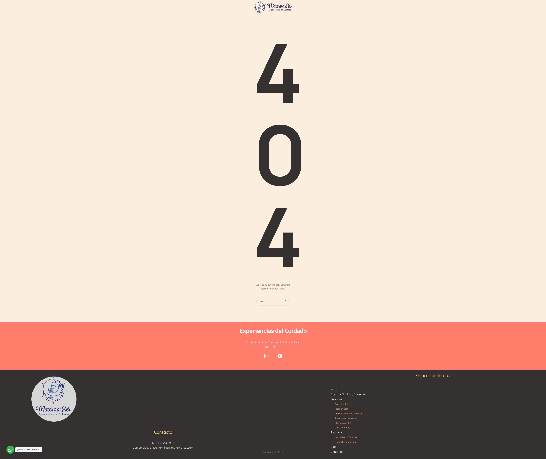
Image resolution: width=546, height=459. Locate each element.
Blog (334, 446)
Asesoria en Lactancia (345, 418)
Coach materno (342, 427)
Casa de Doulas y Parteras (348, 394)
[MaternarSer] (273, 7)
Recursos (336, 432)
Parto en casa (341, 408)
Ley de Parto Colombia (346, 437)
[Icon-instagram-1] (266, 356)
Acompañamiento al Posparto (349, 413)
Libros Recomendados (346, 442)
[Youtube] (279, 356)
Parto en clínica (342, 404)
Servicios (336, 399)
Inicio (334, 389)
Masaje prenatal (343, 422)
